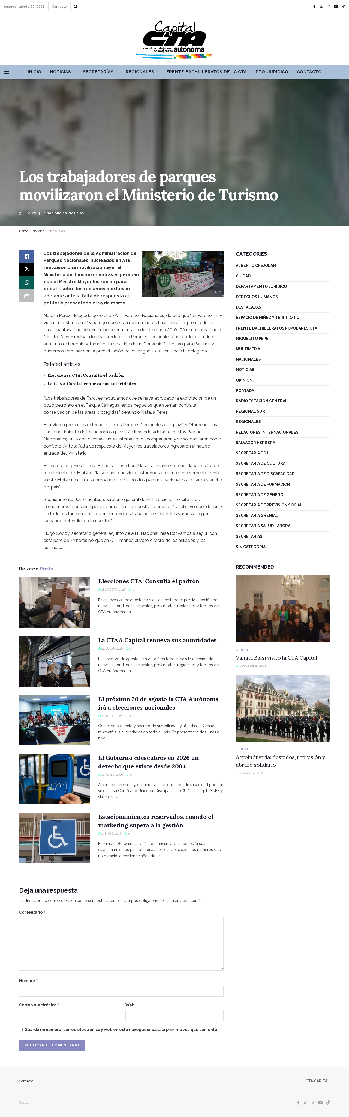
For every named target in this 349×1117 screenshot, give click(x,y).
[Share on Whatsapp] (26, 282)
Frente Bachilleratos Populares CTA (276, 328)
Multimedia (248, 349)
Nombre (29, 980)
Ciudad (243, 276)
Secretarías (98, 71)
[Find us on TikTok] (343, 6)
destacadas (248, 307)
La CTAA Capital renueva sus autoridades (91, 383)
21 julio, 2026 (111, 716)
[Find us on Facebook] (314, 6)
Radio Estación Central (262, 401)
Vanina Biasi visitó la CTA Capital (276, 657)
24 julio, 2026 (112, 648)
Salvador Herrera (255, 442)
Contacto (59, 6)
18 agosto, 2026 (113, 589)
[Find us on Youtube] (336, 6)
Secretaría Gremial (257, 515)
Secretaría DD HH (254, 453)
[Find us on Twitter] (321, 6)
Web (129, 1005)
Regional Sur (250, 411)
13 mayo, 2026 (111, 833)
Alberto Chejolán (256, 265)
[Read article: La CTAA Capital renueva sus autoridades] (54, 661)
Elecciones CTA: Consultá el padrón (85, 375)
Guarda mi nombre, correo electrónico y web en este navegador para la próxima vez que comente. (121, 1029)
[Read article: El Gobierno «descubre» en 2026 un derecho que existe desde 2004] (54, 779)
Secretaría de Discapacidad (265, 474)
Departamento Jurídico (261, 286)
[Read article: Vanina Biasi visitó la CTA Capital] (283, 608)
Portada (245, 390)
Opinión (244, 380)
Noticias (60, 71)
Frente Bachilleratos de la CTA (206, 71)
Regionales (139, 71)
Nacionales (56, 213)
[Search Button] (75, 6)
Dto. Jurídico (271, 71)
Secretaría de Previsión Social (269, 505)
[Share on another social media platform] (26, 295)
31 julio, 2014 (29, 213)
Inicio (34, 71)
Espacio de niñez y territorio (267, 317)
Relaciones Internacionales (267, 432)
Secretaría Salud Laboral (264, 526)
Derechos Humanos (257, 297)
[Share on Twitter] (26, 269)
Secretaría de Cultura (260, 463)
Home (23, 231)
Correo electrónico (39, 1004)
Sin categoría (251, 547)
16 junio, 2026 (112, 775)
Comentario (32, 912)
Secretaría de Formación (263, 484)
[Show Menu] (6, 72)
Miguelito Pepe (252, 338)
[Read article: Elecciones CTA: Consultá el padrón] (54, 602)
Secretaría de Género (259, 495)
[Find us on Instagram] (328, 6)
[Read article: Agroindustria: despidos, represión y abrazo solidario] (283, 708)
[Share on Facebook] (26, 256)
